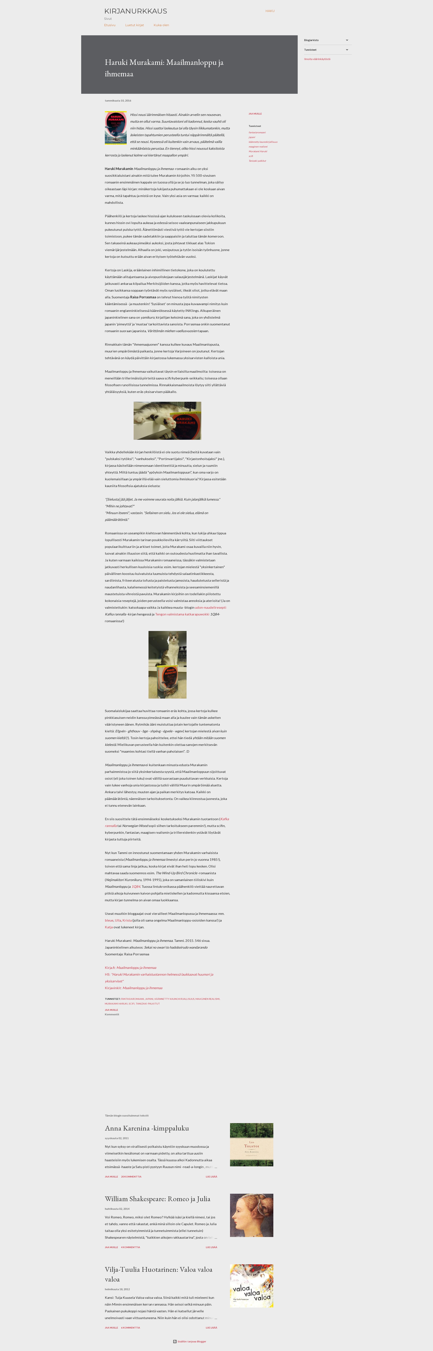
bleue (109, 920)
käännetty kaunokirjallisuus (263, 141)
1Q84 (135, 886)
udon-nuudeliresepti (210, 607)
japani (252, 137)
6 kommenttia (130, 1327)
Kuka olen (161, 25)
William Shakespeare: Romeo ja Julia (158, 1198)
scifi (251, 156)
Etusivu (110, 25)
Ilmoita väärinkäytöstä (317, 58)
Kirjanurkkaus (135, 11)
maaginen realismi (258, 146)
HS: (108, 974)
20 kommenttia (131, 1176)
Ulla (118, 920)
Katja (109, 927)
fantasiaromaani (257, 132)
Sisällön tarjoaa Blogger (191, 1341)
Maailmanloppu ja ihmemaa (142, 988)
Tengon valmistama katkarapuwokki (182, 614)
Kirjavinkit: (113, 988)
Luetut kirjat (134, 25)
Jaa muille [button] (255, 113)
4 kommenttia (130, 1247)
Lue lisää (211, 1176)
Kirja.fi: (130, 967)
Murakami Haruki (258, 151)
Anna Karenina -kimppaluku (147, 1128)
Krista (127, 920)
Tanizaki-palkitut (257, 160)
